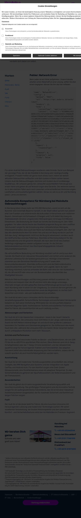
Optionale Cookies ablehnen (47, 55)
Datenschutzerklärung (67, 18)
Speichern (16, 55)
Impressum (5, 21)
